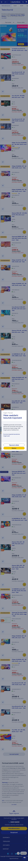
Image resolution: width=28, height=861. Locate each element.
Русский (10, 412)
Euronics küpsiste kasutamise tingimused (11, 435)
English (5, 412)
